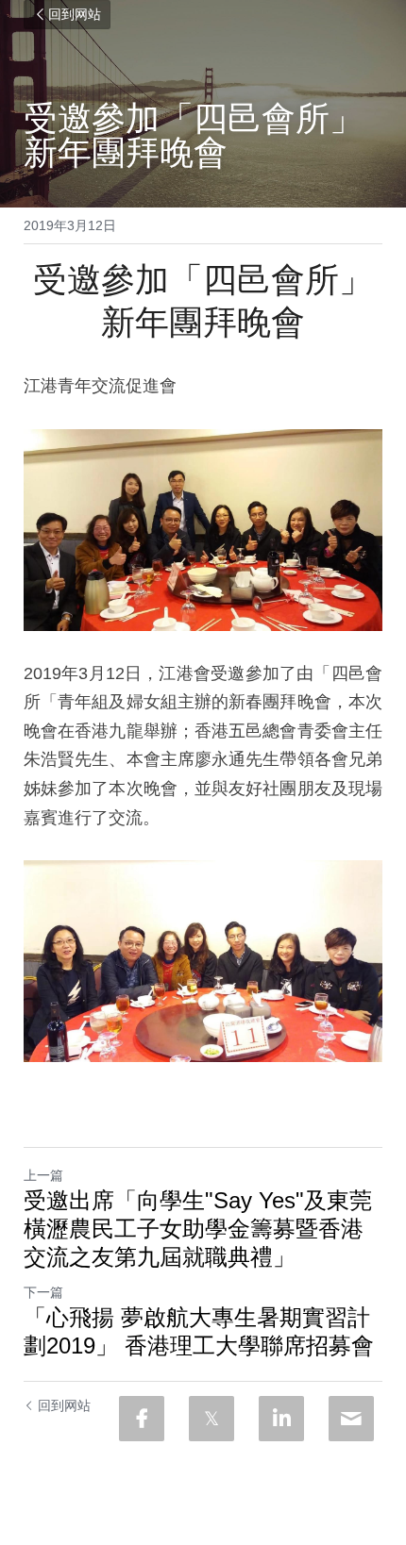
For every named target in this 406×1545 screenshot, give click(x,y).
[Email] (351, 1418)
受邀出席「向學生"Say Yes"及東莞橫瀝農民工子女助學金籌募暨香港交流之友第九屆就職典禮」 (198, 1229)
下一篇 (43, 1292)
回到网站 (74, 15)
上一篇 (43, 1175)
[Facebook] (141, 1418)
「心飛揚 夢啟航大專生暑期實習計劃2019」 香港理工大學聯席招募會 (199, 1331)
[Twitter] (211, 1418)
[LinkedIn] (281, 1418)
